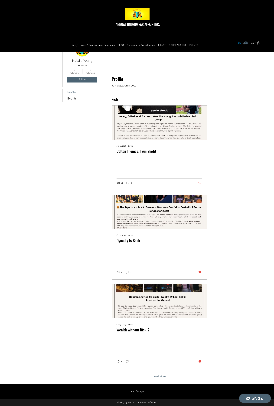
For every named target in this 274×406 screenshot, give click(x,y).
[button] (259, 43)
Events (72, 98)
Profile (71, 92)
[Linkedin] (239, 43)
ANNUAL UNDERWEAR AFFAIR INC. (138, 24)
